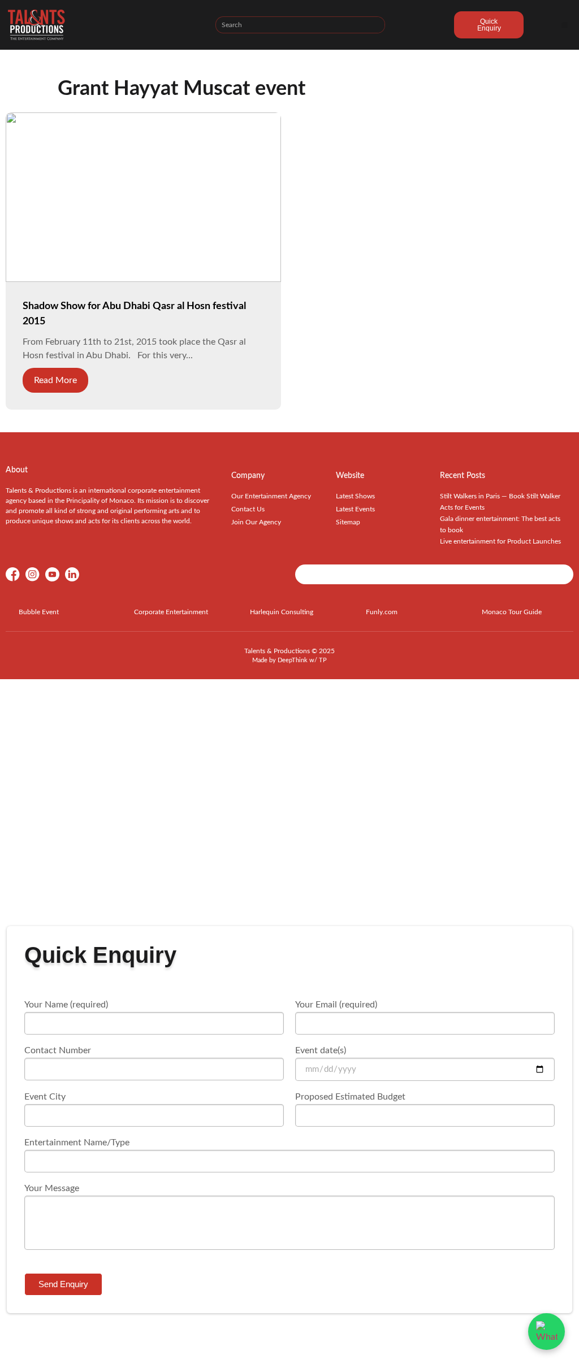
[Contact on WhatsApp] (546, 1331)
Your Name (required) (66, 1004)
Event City (45, 1096)
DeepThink (293, 660)
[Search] (376, 25)
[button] (564, 25)
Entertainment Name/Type (76, 1142)
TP (323, 660)
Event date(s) (320, 1050)
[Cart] (419, 26)
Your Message (51, 1188)
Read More (55, 380)
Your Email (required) (336, 1004)
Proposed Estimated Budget (350, 1096)
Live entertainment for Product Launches (500, 541)
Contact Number (57, 1050)
